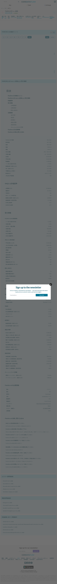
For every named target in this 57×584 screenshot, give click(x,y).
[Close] (50, 284)
